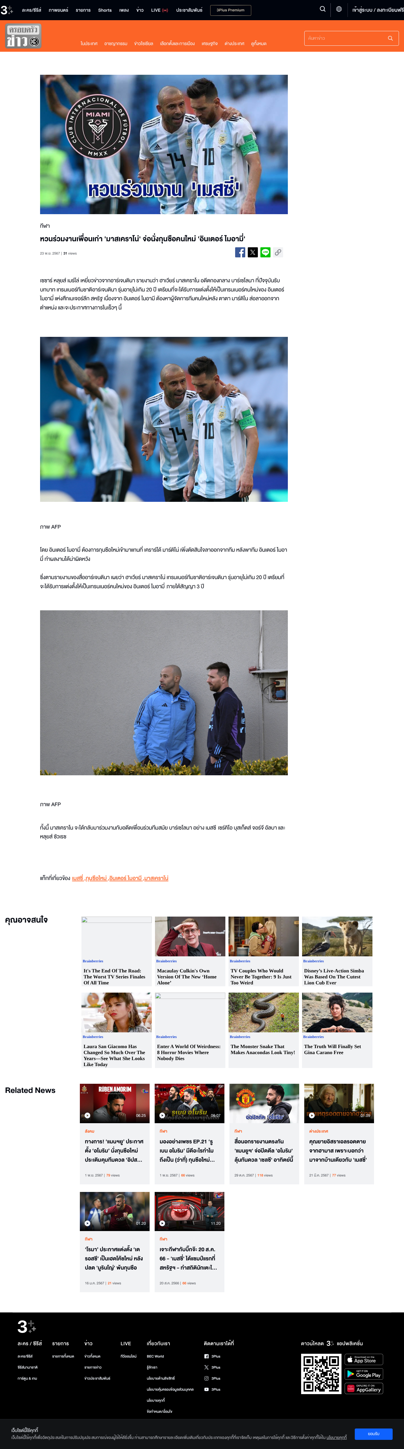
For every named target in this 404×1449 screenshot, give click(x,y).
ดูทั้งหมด (258, 43)
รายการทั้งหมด (63, 1356)
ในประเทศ (89, 43)
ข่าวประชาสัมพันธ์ (97, 1379)
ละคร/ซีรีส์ (25, 1356)
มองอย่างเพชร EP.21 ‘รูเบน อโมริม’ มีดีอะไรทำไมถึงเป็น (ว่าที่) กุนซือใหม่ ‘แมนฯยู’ (187, 1150)
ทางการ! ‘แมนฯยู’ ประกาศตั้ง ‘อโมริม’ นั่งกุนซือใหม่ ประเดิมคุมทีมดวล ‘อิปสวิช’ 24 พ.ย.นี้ (114, 1150)
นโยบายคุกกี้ (156, 1401)
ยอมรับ (373, 1434)
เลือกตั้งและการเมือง (177, 43)
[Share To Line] (265, 252)
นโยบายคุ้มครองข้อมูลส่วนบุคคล (170, 1390)
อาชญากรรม (116, 43)
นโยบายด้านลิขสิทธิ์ (161, 1379)
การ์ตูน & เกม (27, 1379)
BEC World (155, 1356)
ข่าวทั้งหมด (92, 1356)
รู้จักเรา (152, 1367)
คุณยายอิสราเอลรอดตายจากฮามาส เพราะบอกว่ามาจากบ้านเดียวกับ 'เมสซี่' (338, 1150)
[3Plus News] (36, 37)
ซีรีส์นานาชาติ (28, 1367)
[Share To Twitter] (253, 252)
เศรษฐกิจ (210, 43)
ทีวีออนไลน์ (128, 1356)
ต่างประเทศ (234, 43)
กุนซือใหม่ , (98, 878)
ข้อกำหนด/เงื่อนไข (159, 1412)
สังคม (89, 1131)
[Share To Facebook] (240, 252)
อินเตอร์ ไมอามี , (127, 878)
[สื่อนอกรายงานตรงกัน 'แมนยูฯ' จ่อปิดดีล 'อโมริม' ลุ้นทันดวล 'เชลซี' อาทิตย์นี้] (264, 1103)
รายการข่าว (92, 1367)
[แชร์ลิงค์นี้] (278, 252)
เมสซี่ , (79, 878)
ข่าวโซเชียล (143, 43)
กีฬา (163, 1131)
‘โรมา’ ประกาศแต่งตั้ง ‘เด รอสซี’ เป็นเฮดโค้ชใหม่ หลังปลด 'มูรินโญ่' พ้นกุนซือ (114, 1258)
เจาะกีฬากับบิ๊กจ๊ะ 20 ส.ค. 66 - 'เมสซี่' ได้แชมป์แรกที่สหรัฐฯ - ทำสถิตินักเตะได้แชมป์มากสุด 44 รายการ (188, 1258)
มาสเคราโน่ (156, 878)
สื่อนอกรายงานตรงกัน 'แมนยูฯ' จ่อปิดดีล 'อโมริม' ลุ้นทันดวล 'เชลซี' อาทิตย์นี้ (264, 1150)
